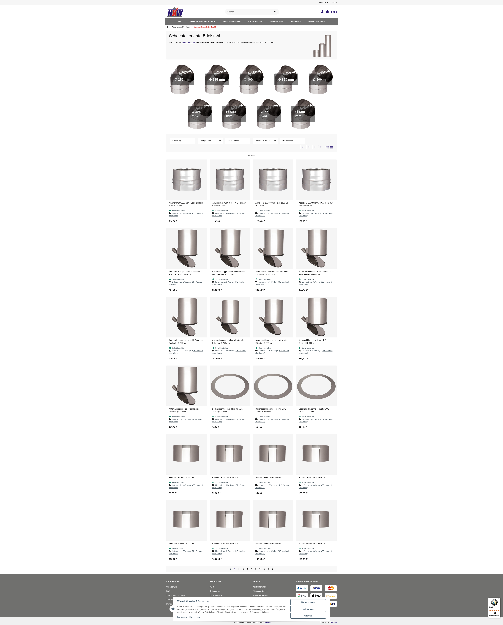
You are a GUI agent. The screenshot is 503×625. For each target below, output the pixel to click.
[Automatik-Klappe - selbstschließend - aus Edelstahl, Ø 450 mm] (186, 248)
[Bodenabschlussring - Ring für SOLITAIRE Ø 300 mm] (316, 386)
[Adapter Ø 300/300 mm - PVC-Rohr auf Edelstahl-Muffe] (316, 179)
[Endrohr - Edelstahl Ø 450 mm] (230, 520)
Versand (267, 622)
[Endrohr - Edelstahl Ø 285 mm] (230, 454)
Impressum (182, 617)
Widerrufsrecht (216, 595)
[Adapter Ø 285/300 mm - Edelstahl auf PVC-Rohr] (273, 179)
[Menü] (498, 599)
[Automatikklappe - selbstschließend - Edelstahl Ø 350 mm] (186, 386)
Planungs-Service (260, 591)
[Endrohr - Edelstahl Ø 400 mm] (186, 520)
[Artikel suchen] (275, 12)
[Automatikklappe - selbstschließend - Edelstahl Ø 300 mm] (316, 317)
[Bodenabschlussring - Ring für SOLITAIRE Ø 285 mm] (273, 386)
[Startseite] (167, 27)
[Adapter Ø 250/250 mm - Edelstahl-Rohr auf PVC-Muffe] (186, 179)
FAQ (168, 591)
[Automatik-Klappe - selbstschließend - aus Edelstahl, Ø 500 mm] (230, 248)
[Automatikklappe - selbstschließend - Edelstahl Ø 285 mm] (273, 317)
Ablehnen (308, 616)
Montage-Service (260, 595)
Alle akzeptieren (308, 602)
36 (309, 147)
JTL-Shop (333, 622)
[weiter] (272, 569)
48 (315, 147)
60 (321, 147)
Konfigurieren (308, 609)
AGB (212, 587)
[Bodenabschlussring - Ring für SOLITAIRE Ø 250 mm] (230, 386)
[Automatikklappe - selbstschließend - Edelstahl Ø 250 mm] (230, 317)
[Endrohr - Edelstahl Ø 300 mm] (273, 454)
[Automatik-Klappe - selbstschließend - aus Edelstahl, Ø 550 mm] (273, 248)
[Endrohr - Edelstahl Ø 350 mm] (316, 454)
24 (303, 147)
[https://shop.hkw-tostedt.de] (179, 21)
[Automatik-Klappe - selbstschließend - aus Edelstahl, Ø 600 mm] (316, 248)
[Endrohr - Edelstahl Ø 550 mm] (316, 520)
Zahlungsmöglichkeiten (176, 595)
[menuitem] (179, 21)
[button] (323, 2)
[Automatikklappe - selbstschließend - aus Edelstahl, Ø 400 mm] (186, 317)
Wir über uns (171, 587)
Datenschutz (215, 591)
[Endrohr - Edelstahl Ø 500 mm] (273, 520)
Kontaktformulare (260, 587)
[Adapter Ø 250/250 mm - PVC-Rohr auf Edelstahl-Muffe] (230, 179)
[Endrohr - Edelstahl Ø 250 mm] (186, 454)
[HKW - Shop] (175, 11)
